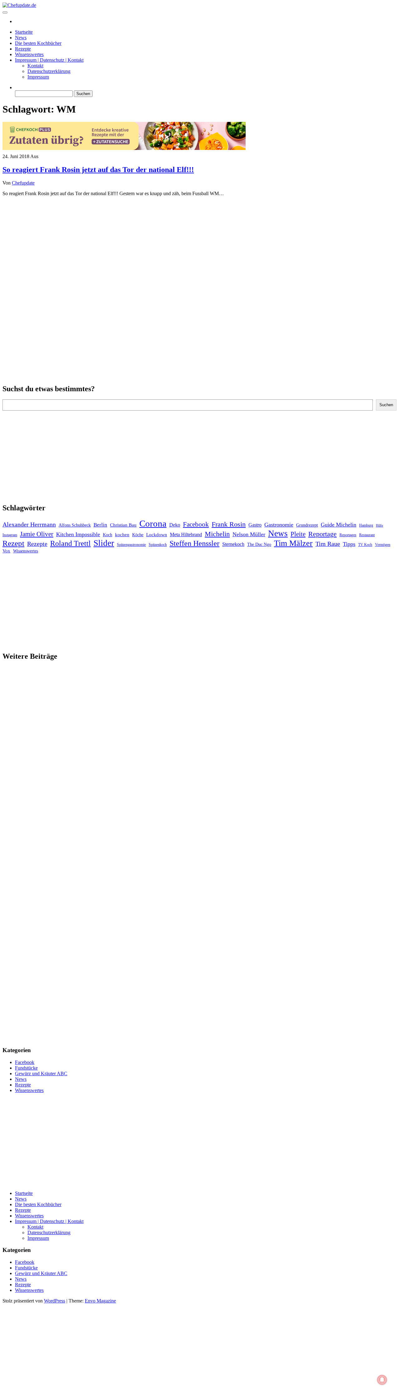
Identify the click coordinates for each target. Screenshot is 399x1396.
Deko (174, 524)
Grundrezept (307, 525)
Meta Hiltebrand (186, 534)
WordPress (54, 1300)
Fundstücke (26, 1068)
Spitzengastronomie (131, 544)
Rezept (13, 543)
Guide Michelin (338, 525)
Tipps (349, 544)
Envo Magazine (100, 1300)
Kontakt (35, 65)
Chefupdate (23, 182)
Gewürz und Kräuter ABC (41, 1073)
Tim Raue (327, 543)
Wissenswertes (29, 54)
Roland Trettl (70, 543)
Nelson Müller (249, 534)
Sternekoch (233, 544)
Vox (6, 550)
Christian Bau (123, 524)
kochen (122, 534)
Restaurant (367, 535)
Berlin (100, 525)
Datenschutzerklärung (48, 71)
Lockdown (156, 534)
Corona (152, 523)
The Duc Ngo (259, 544)
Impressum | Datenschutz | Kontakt (49, 60)
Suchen (386, 404)
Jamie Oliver (36, 534)
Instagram (9, 535)
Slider (104, 543)
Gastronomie (278, 525)
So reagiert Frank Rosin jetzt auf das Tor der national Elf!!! (98, 170)
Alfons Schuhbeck (75, 525)
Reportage (322, 534)
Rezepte (23, 48)
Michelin (217, 534)
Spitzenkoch (158, 544)
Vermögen (382, 544)
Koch (107, 534)
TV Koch (365, 544)
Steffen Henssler (194, 543)
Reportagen (347, 535)
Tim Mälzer (293, 543)
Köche (137, 534)
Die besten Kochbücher (38, 43)
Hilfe (379, 525)
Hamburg (366, 525)
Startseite (24, 32)
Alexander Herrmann (29, 524)
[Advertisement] (199, 245)
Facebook (196, 524)
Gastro (255, 524)
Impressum (38, 76)
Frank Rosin (229, 524)
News (20, 37)
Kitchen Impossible (78, 534)
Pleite (298, 534)
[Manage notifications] (382, 1380)
